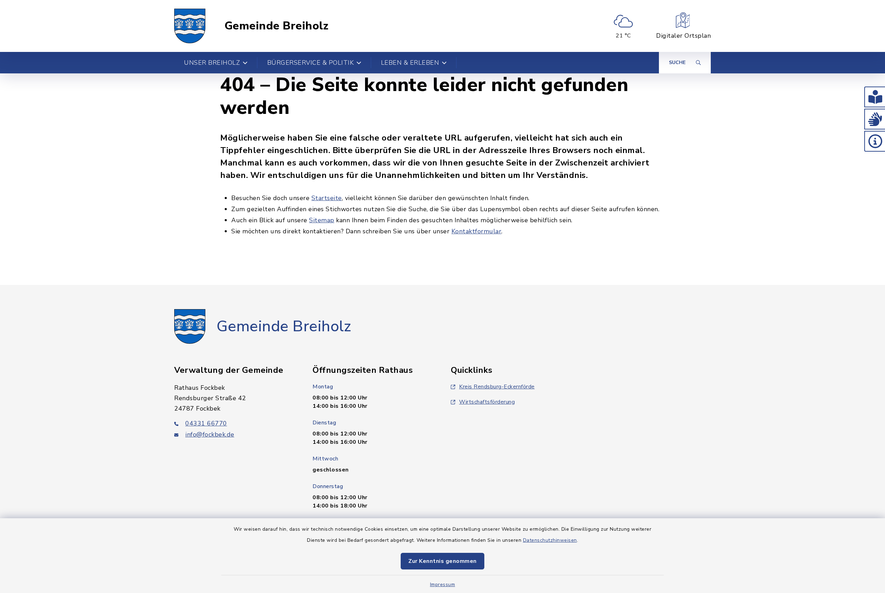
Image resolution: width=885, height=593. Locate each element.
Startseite (326, 198)
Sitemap (321, 220)
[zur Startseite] (189, 25)
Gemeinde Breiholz (276, 26)
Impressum (442, 584)
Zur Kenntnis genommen (442, 561)
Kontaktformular (476, 231)
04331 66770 (206, 423)
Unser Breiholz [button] (212, 63)
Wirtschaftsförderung (487, 402)
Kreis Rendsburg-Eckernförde (497, 386)
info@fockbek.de (209, 434)
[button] (874, 97)
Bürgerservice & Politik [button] (310, 63)
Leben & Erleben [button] (410, 63)
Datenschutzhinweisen (550, 540)
